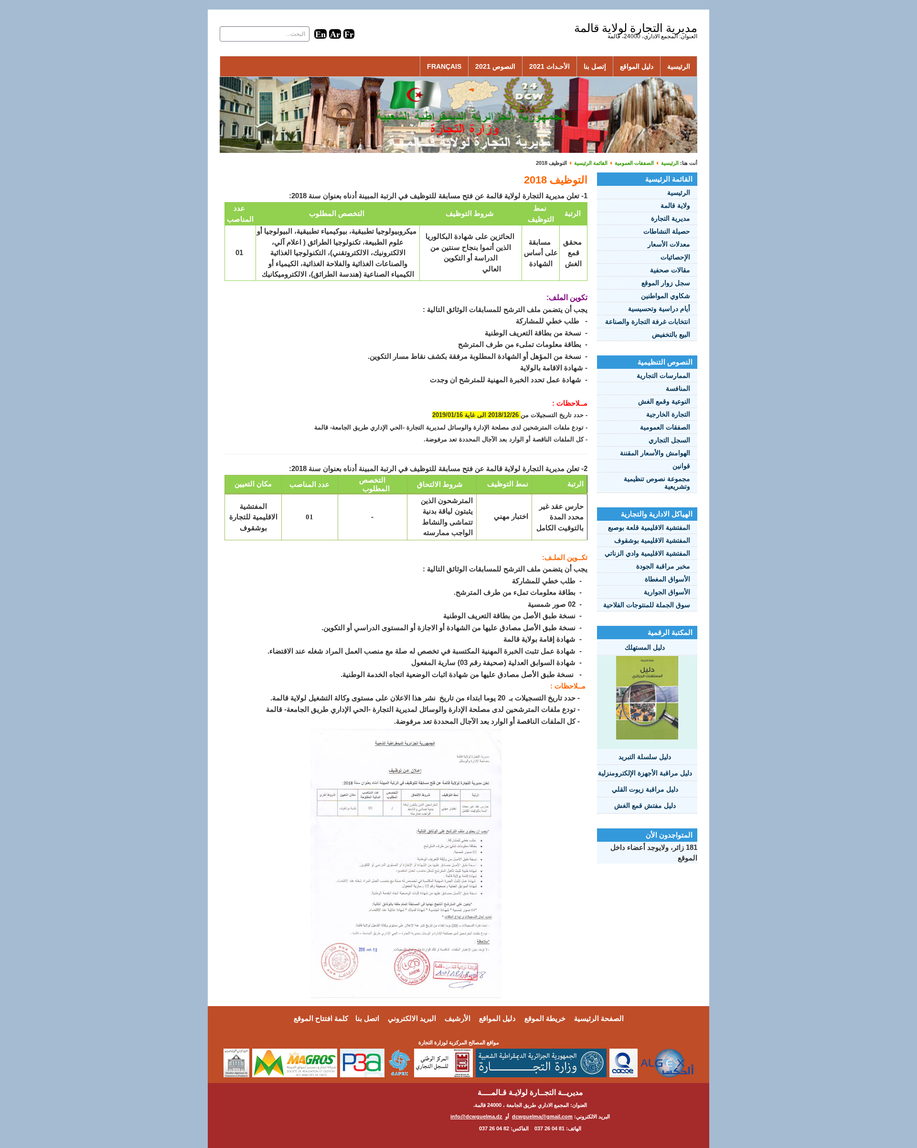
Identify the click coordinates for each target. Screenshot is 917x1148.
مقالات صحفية (670, 270)
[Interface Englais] (320, 33)
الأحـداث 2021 (549, 66)
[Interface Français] (348, 33)
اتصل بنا (367, 1018)
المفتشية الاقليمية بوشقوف (652, 540)
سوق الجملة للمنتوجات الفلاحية (646, 605)
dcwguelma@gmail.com (542, 1116)
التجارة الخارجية (668, 414)
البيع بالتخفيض (671, 334)
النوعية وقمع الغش (664, 401)
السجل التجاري (669, 440)
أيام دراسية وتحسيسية (659, 308)
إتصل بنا (595, 66)
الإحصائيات (675, 257)
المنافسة (678, 388)
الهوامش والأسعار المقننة (655, 453)
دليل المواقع (636, 66)
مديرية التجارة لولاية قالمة (635, 27)
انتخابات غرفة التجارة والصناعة (647, 321)
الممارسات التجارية (663, 375)
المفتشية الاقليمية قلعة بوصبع (649, 527)
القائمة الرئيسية (591, 163)
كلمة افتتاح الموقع (321, 1018)
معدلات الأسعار (669, 244)
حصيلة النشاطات (666, 231)
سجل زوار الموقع (665, 283)
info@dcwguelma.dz (476, 1116)
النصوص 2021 (495, 66)
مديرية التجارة (670, 218)
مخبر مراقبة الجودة (663, 566)
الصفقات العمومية (634, 163)
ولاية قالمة (675, 205)
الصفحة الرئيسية (599, 1018)
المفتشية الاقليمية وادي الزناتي (647, 553)
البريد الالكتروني (412, 1018)
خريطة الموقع (544, 1018)
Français (444, 66)
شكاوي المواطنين (665, 296)
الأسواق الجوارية (667, 592)
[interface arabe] (335, 33)
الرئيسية (678, 66)
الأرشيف (457, 1018)
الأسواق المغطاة (667, 579)
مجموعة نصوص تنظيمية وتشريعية (657, 482)
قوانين (681, 466)
